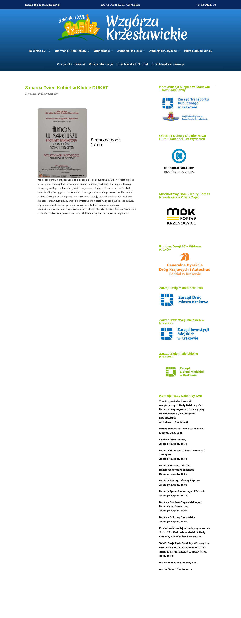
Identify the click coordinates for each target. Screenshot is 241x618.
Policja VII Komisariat (71, 64)
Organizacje (102, 50)
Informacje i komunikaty (70, 50)
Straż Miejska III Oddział (132, 64)
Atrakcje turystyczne (163, 50)
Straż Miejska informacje (168, 64)
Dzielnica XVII (38, 50)
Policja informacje (101, 64)
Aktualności (51, 93)
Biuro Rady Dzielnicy (198, 50)
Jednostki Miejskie (129, 50)
